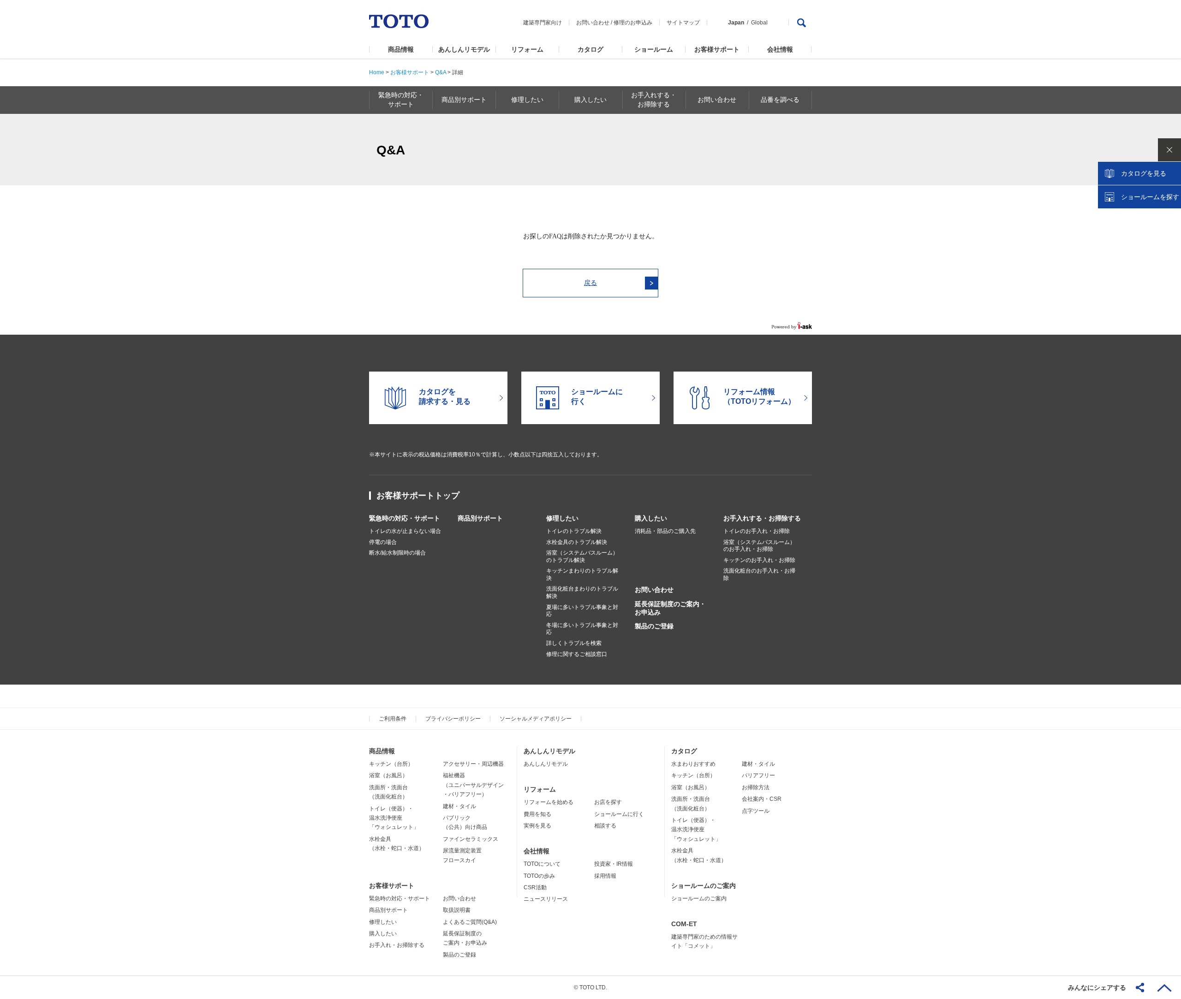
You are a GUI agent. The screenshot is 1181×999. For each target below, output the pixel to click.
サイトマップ (683, 22)
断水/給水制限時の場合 (397, 553)
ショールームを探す (1150, 197)
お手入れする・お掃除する (762, 518)
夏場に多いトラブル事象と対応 (582, 611)
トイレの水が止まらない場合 (405, 531)
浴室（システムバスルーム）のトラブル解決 (582, 556)
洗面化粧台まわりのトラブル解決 (582, 592)
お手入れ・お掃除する (396, 945)
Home (376, 72)
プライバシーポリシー (453, 718)
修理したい (562, 518)
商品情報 (401, 49)
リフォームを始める (548, 802)
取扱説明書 (457, 910)
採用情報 (605, 876)
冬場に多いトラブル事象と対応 (582, 629)
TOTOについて (542, 864)
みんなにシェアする (1097, 987)
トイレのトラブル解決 (574, 531)
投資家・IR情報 (613, 864)
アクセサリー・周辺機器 (473, 764)
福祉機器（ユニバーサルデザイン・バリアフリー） (473, 785)
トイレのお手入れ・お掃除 (756, 531)
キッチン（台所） (391, 764)
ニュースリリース (546, 899)
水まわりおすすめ (693, 764)
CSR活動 (535, 887)
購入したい (651, 518)
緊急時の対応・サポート (404, 518)
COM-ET (684, 924)
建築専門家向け (542, 22)
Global (759, 22)
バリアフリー (758, 775)
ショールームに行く (619, 814)
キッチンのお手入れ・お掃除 (759, 560)
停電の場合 (383, 542)
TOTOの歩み (539, 876)
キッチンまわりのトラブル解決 (582, 574)
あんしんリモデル (464, 49)
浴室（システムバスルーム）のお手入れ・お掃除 (759, 546)
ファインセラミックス (470, 839)
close (1169, 149)
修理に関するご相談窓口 (576, 654)
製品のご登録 (654, 626)
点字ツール (755, 811)
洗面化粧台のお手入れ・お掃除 (759, 574)
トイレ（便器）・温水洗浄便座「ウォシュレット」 (394, 818)
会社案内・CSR (761, 799)
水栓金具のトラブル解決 (576, 542)
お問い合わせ (592, 22)
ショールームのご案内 (703, 885)
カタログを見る (1143, 173)
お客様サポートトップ (417, 495)
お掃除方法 (755, 787)
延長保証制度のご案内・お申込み (670, 608)
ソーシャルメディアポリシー (536, 718)
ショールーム (653, 49)
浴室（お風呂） (388, 775)
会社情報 (780, 49)
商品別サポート (480, 518)
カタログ (590, 49)
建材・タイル (459, 806)
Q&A (440, 72)
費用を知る (537, 814)
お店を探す (608, 802)
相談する (605, 825)
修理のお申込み (633, 22)
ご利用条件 (392, 718)
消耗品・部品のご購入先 (665, 531)
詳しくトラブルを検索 (574, 643)
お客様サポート (717, 49)
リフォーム (527, 49)
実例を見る (537, 825)
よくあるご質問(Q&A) (470, 922)
